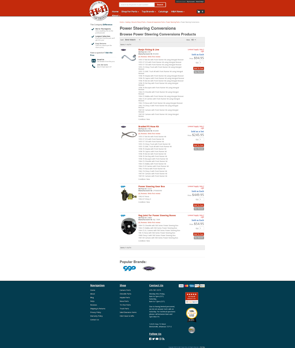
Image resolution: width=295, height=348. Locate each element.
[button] (142, 5)
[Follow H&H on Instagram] (160, 338)
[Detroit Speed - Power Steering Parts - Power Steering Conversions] (149, 270)
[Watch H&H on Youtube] (157, 338)
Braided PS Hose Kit (148, 126)
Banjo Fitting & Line (148, 49)
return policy (99, 47)
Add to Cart (198, 68)
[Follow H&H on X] (153, 338)
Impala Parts (125, 297)
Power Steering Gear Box (151, 186)
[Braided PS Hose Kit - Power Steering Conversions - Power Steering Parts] (129, 142)
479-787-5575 (102, 65)
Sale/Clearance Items (128, 312)
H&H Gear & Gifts (127, 316)
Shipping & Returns (97, 308)
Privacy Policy (95, 312)
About (92, 294)
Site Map (202, 347)
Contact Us (94, 319)
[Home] (97, 3)
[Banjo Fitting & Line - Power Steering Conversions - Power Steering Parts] (129, 65)
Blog (92, 297)
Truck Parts (124, 308)
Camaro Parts (125, 290)
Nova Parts (124, 301)
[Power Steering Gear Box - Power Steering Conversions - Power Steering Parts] (129, 202)
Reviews (93, 305)
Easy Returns (100, 43)
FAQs (92, 301)
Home (92, 290)
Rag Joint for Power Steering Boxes (157, 215)
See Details (199, 72)
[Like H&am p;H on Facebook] (150, 338)
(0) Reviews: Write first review (149, 57)
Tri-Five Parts (125, 305)
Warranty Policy (96, 316)
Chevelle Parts (125, 294)
